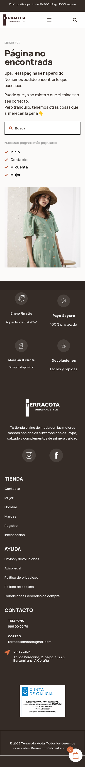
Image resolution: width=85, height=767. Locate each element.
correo (14, 636)
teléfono (16, 621)
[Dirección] (7, 652)
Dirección (22, 652)
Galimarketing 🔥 (59, 748)
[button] (49, 20)
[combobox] (42, 128)
